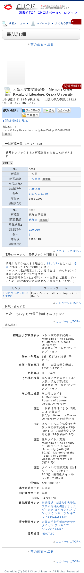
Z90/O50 (34, 188)
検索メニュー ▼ (18, 23)
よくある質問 (63, 23)
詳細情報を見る (16, 120)
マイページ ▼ (45, 23)
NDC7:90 (48, 533)
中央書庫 (35, 178)
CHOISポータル (50, 12)
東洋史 (33, 219)
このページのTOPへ (68, 251)
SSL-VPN (53, 263)
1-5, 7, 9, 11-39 (38, 193)
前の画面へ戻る (42, 44)
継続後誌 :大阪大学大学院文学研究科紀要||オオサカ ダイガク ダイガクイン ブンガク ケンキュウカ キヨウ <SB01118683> (59, 509)
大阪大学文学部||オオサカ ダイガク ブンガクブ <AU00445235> (59, 525)
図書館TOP (27, 12)
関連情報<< (72, 86)
